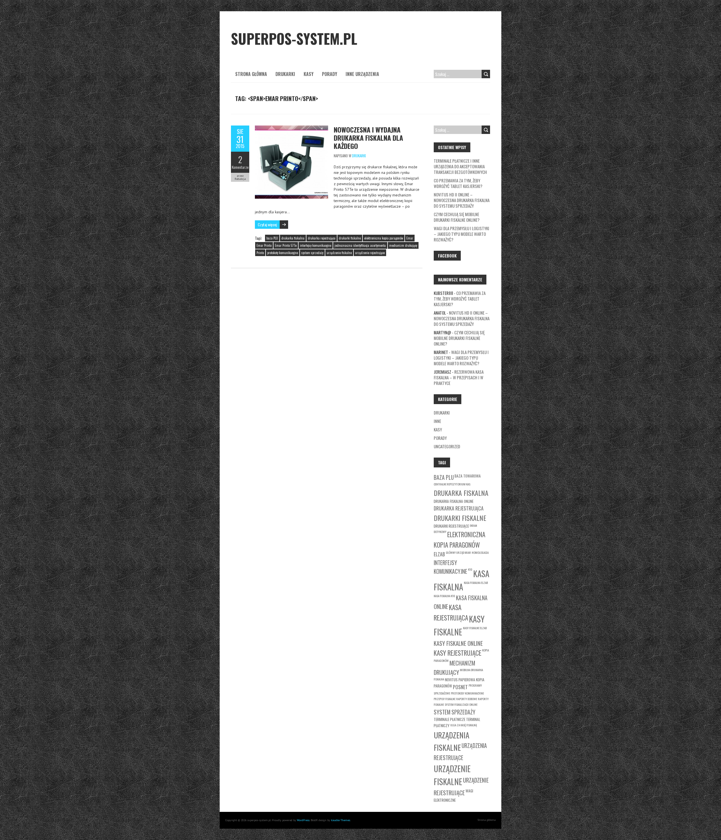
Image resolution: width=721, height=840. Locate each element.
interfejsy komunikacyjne (315, 245)
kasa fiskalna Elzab (476, 582)
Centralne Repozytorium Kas (452, 484)
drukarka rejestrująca (321, 238)
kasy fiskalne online (458, 643)
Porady (329, 74)
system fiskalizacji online (461, 704)
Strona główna (251, 74)
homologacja (480, 552)
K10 (470, 569)
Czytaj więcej (267, 224)
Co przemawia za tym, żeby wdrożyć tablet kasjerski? (458, 183)
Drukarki (285, 74)
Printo (260, 252)
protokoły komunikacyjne (282, 252)
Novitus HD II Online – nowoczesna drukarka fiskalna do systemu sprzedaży (461, 200)
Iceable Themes (340, 820)
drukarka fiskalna (292, 238)
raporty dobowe (466, 698)
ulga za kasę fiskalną (463, 725)
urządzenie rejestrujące (370, 252)
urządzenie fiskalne (339, 252)
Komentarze (240, 167)
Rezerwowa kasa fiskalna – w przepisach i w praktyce (459, 377)
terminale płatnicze (449, 719)
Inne (437, 421)
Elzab (439, 554)
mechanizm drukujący (403, 245)
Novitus (451, 679)
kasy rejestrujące (457, 653)
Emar (409, 238)
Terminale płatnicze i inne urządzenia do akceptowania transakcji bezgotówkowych (460, 166)
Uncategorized (447, 446)
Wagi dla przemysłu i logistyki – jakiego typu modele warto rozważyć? (461, 234)
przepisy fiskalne (444, 698)
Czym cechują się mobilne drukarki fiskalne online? (457, 217)
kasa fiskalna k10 (444, 595)
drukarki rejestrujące (451, 526)
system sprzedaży (312, 252)
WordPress (303, 820)
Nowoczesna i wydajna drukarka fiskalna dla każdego (368, 137)
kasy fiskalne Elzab (475, 628)
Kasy (308, 74)
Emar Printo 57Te (286, 245)
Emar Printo (264, 245)
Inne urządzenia (362, 74)
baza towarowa (468, 476)
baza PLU (272, 238)
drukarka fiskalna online (453, 501)
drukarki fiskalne (350, 238)
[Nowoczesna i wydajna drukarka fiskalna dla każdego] (291, 128)
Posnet (460, 687)
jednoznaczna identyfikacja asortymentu (360, 245)
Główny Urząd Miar (458, 552)
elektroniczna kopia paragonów (383, 238)
